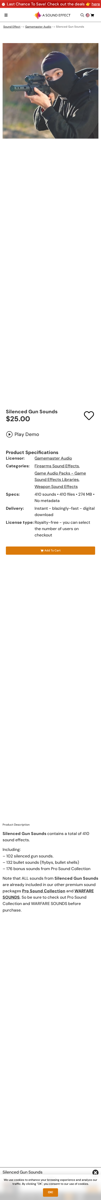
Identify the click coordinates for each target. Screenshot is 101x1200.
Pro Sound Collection (43, 891)
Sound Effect (11, 27)
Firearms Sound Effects (57, 466)
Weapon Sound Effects (56, 486)
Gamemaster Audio (38, 27)
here (96, 4)
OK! (50, 1192)
